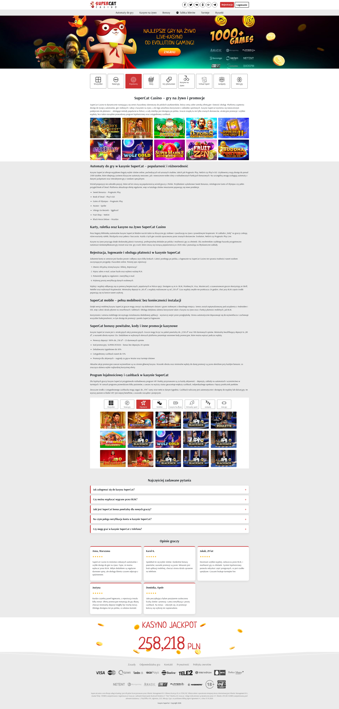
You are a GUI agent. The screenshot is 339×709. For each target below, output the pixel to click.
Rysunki (219, 12)
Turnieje (205, 12)
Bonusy (166, 12)
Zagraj (169, 52)
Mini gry (239, 84)
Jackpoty (222, 84)
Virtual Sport (204, 84)
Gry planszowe (169, 84)
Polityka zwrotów (202, 664)
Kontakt (168, 664)
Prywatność (183, 664)
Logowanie (242, 4)
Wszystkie (98, 84)
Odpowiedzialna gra (150, 664)
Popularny (133, 84)
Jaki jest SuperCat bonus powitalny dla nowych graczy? (122, 509)
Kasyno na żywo (148, 12)
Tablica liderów (187, 12)
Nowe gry (116, 84)
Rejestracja (227, 4)
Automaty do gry (124, 12)
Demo (109, 130)
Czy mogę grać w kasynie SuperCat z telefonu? (117, 529)
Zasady (132, 664)
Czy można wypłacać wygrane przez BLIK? (115, 499)
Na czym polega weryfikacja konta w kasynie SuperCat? (122, 519)
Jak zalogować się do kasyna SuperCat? (114, 489)
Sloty (151, 84)
